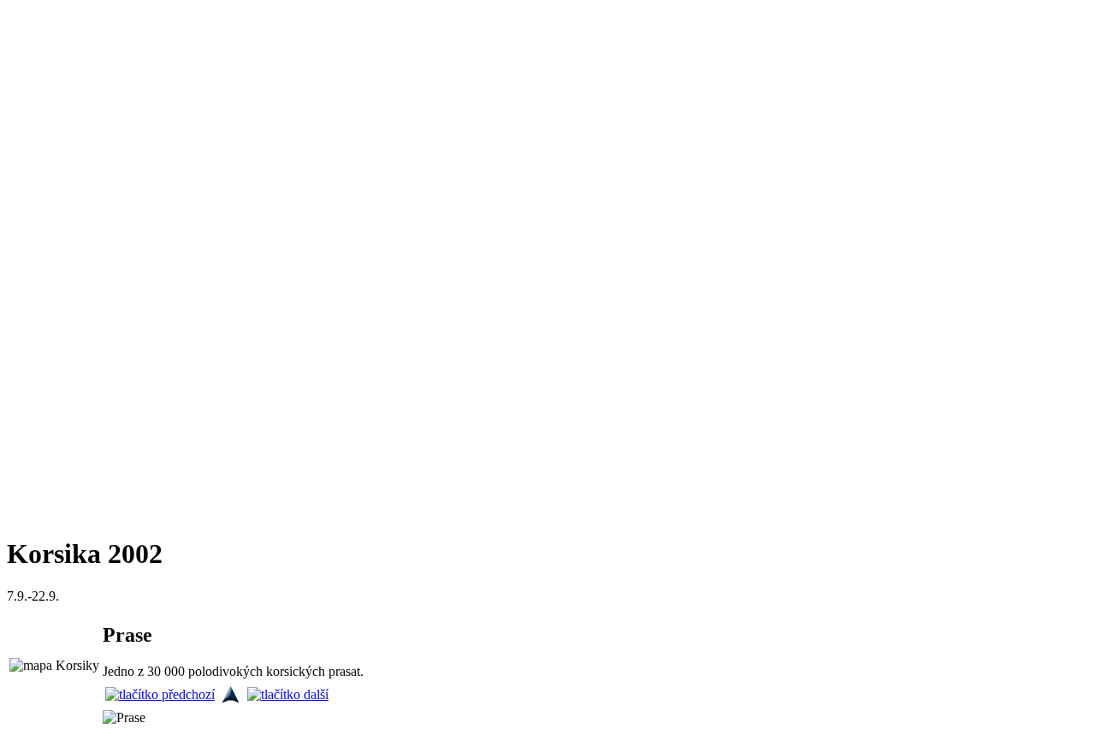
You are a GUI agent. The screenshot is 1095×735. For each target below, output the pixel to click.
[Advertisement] (58, 263)
